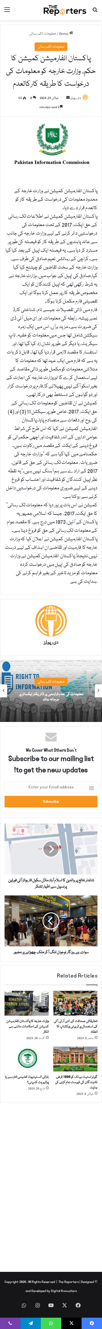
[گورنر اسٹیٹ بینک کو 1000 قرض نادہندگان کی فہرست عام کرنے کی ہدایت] (75, 1059)
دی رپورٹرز (51, 642)
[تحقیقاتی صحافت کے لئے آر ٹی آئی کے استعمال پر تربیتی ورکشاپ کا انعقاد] (75, 1003)
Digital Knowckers (64, 1291)
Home (64, 34)
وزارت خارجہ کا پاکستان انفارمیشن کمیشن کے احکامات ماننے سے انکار (27, 1027)
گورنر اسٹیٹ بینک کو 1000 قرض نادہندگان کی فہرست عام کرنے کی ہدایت (76, 1082)
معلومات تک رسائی (42, 34)
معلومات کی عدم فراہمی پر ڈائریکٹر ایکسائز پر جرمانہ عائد (51, 697)
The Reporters (69, 1281)
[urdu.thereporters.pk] (65, 10)
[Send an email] (68, 98)
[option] (51, 691)
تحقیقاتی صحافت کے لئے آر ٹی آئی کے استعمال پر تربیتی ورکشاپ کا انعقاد (75, 1027)
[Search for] (95, 12)
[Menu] (7, 12)
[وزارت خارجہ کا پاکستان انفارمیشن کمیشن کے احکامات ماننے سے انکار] (27, 1003)
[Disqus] (51, 1184)
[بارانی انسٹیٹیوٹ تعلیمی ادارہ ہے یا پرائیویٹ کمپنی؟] (27, 1059)
